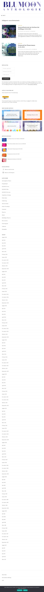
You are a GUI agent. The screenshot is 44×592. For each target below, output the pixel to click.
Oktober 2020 (5, 436)
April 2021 (4, 419)
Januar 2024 (4, 325)
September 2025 (5, 268)
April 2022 (4, 385)
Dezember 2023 (5, 328)
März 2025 (4, 285)
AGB (3, 580)
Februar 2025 (4, 288)
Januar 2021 (4, 428)
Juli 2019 (3, 479)
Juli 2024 (3, 308)
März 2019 (4, 491)
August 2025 (4, 271)
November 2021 (5, 399)
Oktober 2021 (4, 402)
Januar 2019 (4, 496)
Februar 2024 (4, 322)
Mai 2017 (3, 553)
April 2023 (4, 351)
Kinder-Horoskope (6, 206)
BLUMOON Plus (5, 189)
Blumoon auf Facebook (9, 169)
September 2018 (5, 508)
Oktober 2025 (5, 265)
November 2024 (5, 297)
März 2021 (4, 422)
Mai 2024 (4, 314)
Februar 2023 (4, 357)
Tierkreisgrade (5, 223)
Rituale (3, 215)
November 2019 (5, 468)
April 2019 (4, 488)
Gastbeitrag (4, 200)
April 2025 (4, 282)
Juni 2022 (4, 379)
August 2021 (4, 408)
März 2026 (4, 251)
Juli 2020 (3, 445)
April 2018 (4, 522)
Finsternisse (4, 197)
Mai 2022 (4, 382)
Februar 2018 (4, 528)
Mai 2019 (3, 485)
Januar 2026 (4, 257)
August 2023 (4, 339)
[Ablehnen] (42, 589)
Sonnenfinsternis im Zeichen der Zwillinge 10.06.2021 (28, 28)
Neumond (20, 25)
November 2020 (5, 434)
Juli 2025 (3, 274)
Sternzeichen (5, 220)
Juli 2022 (3, 377)
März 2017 (4, 559)
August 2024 (4, 305)
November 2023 (5, 331)
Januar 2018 (4, 531)
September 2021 (5, 405)
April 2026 (4, 248)
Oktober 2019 (4, 471)
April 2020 (4, 454)
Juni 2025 (4, 277)
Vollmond (4, 226)
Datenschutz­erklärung (32, 84)
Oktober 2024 (5, 300)
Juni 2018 (4, 516)
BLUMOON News (5, 186)
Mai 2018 (3, 519)
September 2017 (5, 542)
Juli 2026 (3, 240)
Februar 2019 (4, 493)
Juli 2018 (3, 513)
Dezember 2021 (5, 396)
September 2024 (5, 302)
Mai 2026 (4, 245)
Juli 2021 (3, 411)
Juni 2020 (4, 448)
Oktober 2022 (5, 368)
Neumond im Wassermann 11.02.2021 (26, 46)
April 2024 (4, 317)
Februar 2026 (4, 254)
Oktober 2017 (4, 539)
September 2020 (5, 439)
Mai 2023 (4, 348)
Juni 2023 (4, 345)
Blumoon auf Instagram (9, 172)
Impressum (4, 574)
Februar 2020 (4, 459)
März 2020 (4, 456)
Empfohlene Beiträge (6, 195)
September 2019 (5, 473)
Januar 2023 (4, 359)
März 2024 (4, 320)
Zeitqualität (4, 229)
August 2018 (4, 511)
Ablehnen (25, 590)
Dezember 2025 (5, 260)
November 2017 (5, 536)
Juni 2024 (4, 311)
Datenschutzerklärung (6, 577)
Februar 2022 (4, 391)
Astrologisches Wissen (6, 180)
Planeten (4, 212)
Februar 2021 (4, 425)
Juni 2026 (4, 243)
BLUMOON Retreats (6, 192)
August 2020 (4, 442)
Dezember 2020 (5, 431)
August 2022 (4, 374)
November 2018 (5, 502)
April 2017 (4, 556)
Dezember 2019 (5, 465)
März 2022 (4, 388)
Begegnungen (5, 183)
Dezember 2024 (5, 294)
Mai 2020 (4, 451)
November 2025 (5, 262)
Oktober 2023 (5, 334)
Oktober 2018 (4, 505)
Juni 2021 (4, 414)
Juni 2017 (4, 550)
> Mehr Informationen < (22, 588)
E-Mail (28, 100)
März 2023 (4, 354)
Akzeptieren (19, 590)
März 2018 (4, 525)
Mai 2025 (4, 280)
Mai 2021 (3, 416)
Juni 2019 (4, 482)
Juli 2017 (3, 548)
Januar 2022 (4, 394)
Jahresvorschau (5, 203)
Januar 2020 (4, 462)
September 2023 (5, 337)
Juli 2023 (3, 342)
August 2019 (4, 476)
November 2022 (5, 365)
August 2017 (4, 545)
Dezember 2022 (5, 362)
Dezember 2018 (5, 499)
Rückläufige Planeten (6, 217)
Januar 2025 (4, 291)
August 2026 (4, 237)
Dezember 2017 (5, 533)
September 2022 (5, 371)
